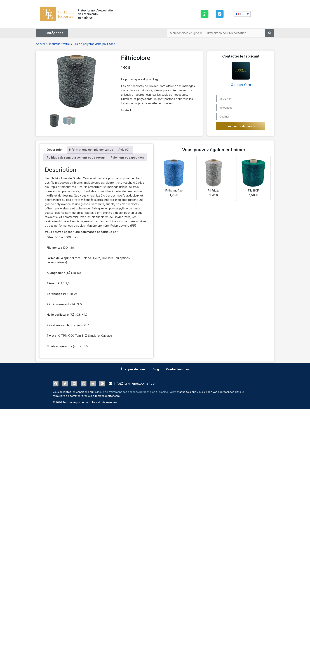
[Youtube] (93, 383)
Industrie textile (59, 44)
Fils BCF (253, 190)
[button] (242, 14)
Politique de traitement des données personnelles (124, 391)
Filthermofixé (174, 190)
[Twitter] (65, 383)
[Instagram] (83, 383)
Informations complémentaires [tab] (91, 149)
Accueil (40, 44)
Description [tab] (55, 149)
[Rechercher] (269, 33)
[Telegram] (220, 14)
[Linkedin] (74, 383)
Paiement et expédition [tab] (127, 157)
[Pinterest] (102, 383)
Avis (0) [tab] (124, 149)
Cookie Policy (167, 391)
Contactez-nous (178, 369)
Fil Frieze (214, 190)
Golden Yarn (241, 85)
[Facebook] (55, 383)
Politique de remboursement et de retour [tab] (76, 157)
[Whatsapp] (204, 14)
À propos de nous (133, 369)
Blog (156, 369)
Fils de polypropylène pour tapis (95, 44)
